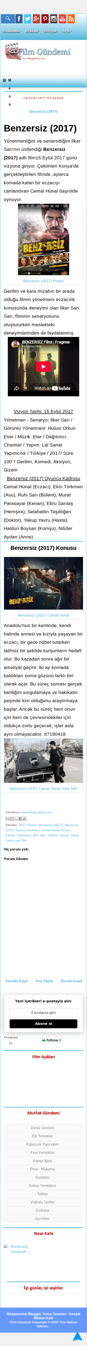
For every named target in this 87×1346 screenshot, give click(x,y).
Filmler (10, 835)
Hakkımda (11, 31)
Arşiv (66, 31)
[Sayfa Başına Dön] (77, 1337)
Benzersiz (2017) (43, 111)
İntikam (53, 835)
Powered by (11, 1040)
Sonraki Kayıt (16, 981)
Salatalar (42, 1177)
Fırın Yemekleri (42, 1153)
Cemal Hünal (50, 830)
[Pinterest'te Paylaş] (24, 818)
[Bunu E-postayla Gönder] (7, 818)
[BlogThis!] (12, 818)
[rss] (71, 18)
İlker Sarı (39, 835)
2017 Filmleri (28, 825)
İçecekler (42, 1219)
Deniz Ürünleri (42, 1128)
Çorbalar (42, 1210)
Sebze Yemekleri (42, 1186)
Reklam (31, 31)
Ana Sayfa (44, 981)
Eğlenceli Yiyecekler (42, 1144)
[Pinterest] (45, 18)
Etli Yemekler (42, 1136)
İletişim (50, 31)
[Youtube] (62, 18)
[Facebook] (19, 18)
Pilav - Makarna (42, 1169)
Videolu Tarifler (42, 1202)
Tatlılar (42, 1194)
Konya (64, 835)
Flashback (24, 835)
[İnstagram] (53, 18)
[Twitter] (27, 18)
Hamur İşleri (42, 1161)
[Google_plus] (36, 18)
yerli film (21, 840)
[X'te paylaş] (16, 818)
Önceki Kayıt (71, 981)
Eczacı (66, 830)
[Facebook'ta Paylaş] (20, 818)
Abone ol (43, 1024)
